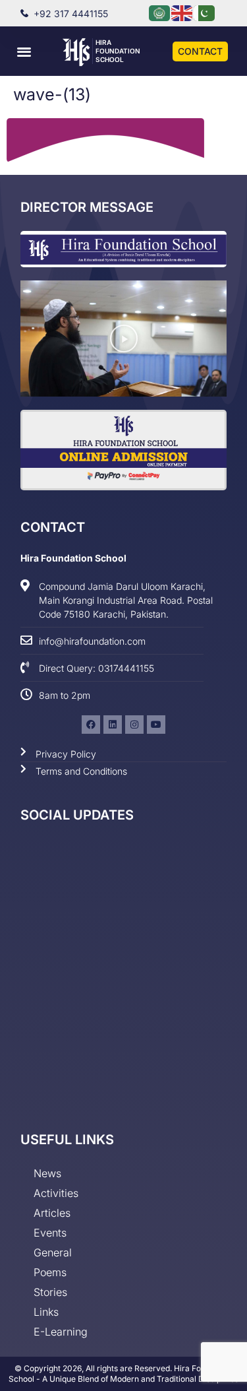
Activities (56, 1193)
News (47, 1173)
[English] (182, 12)
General (53, 1252)
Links (46, 1311)
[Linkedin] (112, 724)
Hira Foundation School (118, 50)
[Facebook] (91, 724)
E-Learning (61, 1331)
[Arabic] (160, 12)
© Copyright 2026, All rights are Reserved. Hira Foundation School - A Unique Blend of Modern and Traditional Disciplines (123, 1373)
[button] (24, 51)
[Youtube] (156, 724)
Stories (50, 1292)
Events (50, 1232)
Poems (50, 1272)
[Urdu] (205, 12)
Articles (52, 1212)
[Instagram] (134, 724)
